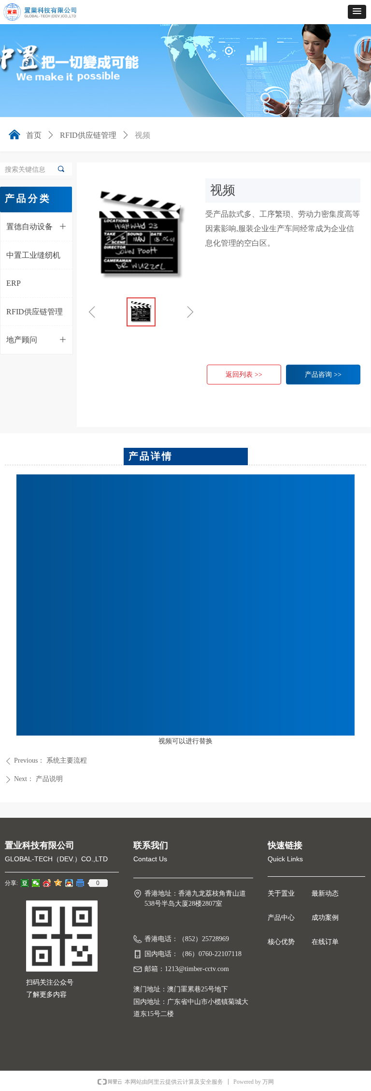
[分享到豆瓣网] (25, 883)
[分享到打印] (80, 883)
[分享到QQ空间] (58, 883)
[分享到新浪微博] (47, 883)
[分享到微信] (36, 883)
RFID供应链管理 (88, 135)
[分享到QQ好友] (69, 883)
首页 (34, 135)
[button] (357, 12)
